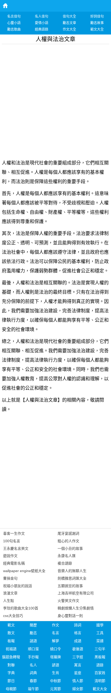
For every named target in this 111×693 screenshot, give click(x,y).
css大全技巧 (13, 616)
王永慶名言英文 (15, 548)
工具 (100, 633)
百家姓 (99, 673)
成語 (77, 641)
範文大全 (100, 689)
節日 (11, 681)
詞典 (33, 673)
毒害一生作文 (14, 533)
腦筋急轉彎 (11, 657)
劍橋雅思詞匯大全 (72, 578)
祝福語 (11, 649)
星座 (77, 673)
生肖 (55, 673)
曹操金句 (10, 578)
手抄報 (33, 657)
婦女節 (77, 689)
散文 (11, 633)
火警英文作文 (68, 601)
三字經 (77, 657)
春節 (33, 681)
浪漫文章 (10, 593)
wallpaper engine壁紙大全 (24, 571)
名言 (55, 633)
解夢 (55, 641)
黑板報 (99, 657)
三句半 (99, 649)
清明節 (99, 681)
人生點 (8, 601)
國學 (100, 625)
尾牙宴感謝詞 (68, 533)
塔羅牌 (55, 657)
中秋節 (55, 681)
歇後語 (77, 649)
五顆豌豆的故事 (70, 586)
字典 (11, 673)
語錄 (100, 665)
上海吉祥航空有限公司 (76, 593)
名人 (33, 665)
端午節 (33, 689)
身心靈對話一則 (70, 616)
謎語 (33, 641)
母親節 (11, 689)
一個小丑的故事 (70, 548)
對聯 (11, 665)
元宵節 (55, 689)
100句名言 (11, 541)
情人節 (77, 681)
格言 (77, 633)
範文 (11, 625)
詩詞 (77, 625)
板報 (11, 641)
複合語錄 (65, 563)
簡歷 (33, 625)
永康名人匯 (67, 556)
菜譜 (100, 641)
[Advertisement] (55, 100)
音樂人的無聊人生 (72, 571)
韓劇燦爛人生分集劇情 (76, 608)
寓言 (77, 665)
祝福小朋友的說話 (17, 586)
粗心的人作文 (68, 541)
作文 (55, 625)
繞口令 (55, 649)
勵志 (33, 633)
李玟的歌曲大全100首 (20, 608)
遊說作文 (10, 556)
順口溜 (33, 649)
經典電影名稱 (14, 563)
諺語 (55, 665)
